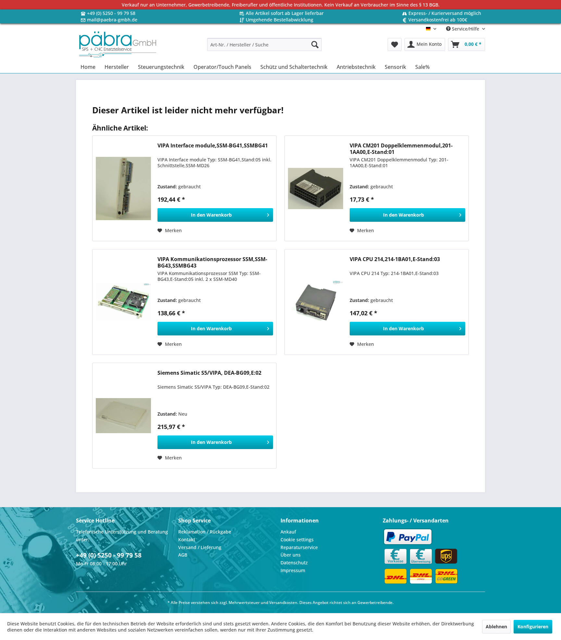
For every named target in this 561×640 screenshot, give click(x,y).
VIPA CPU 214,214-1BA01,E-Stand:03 (395, 259)
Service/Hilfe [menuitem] (465, 29)
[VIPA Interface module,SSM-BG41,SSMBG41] (123, 188)
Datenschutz (294, 562)
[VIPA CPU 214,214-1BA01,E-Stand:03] (315, 302)
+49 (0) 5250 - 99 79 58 (111, 13)
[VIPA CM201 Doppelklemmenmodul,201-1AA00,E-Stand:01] (315, 188)
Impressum (292, 570)
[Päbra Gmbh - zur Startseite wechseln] (117, 44)
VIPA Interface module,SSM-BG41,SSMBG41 (212, 145)
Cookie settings (297, 539)
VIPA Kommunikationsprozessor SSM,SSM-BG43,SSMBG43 (212, 262)
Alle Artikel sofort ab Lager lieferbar (285, 13)
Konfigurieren (532, 626)
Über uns (290, 555)
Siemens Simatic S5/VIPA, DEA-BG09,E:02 (209, 373)
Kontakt (186, 539)
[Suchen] (315, 44)
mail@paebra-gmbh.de (112, 20)
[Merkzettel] (395, 44)
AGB (182, 555)
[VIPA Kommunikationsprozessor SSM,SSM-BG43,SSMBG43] (123, 302)
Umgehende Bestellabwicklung (279, 20)
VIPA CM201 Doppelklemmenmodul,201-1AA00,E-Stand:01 (401, 148)
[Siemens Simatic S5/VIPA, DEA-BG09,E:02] (123, 416)
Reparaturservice (299, 547)
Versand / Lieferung (199, 547)
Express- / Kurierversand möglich (444, 13)
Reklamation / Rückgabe (204, 532)
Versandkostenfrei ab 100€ (437, 20)
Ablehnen (496, 626)
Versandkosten (283, 602)
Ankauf (288, 532)
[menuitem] (264, 44)
